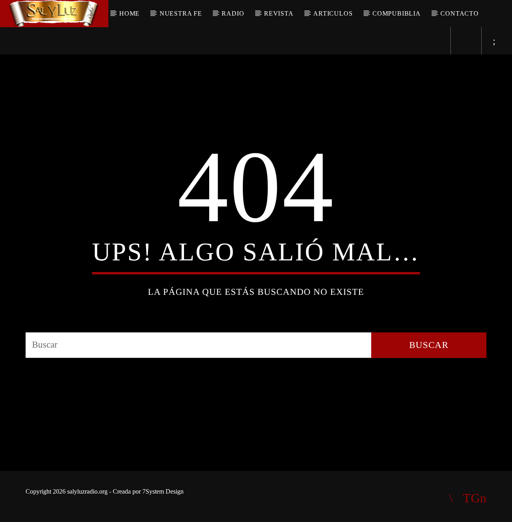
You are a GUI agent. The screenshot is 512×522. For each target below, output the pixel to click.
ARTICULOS (332, 13)
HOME (129, 13)
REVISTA (279, 13)
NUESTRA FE (181, 13)
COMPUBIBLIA (396, 13)
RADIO (233, 13)
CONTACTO (459, 13)
